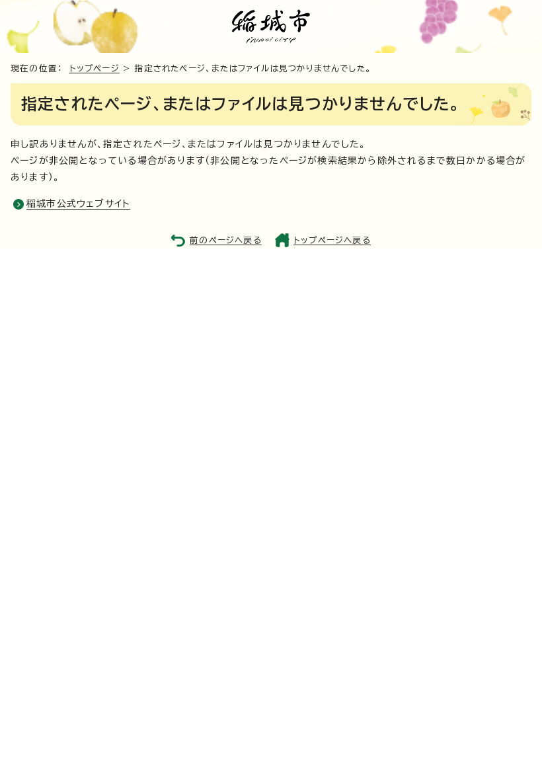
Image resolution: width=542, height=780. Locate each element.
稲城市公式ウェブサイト (78, 203)
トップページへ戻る (332, 240)
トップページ (94, 68)
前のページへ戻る (226, 240)
